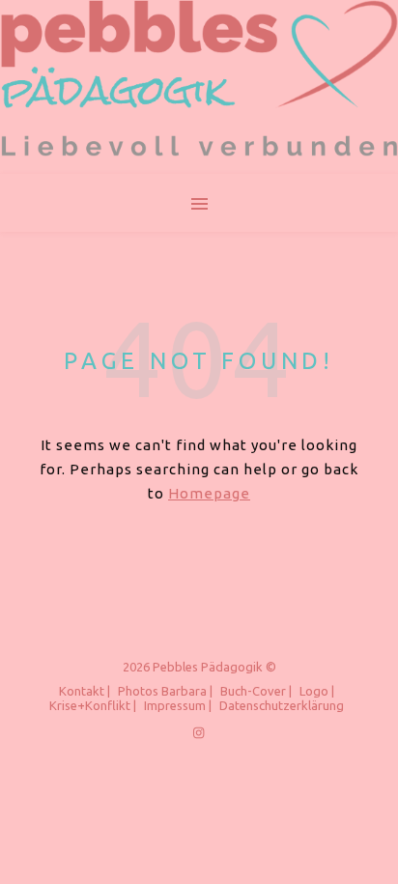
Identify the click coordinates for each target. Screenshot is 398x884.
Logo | (316, 691)
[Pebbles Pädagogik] (199, 78)
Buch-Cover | (256, 691)
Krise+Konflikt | (92, 705)
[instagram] (198, 733)
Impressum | (178, 705)
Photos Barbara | (165, 691)
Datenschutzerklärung (281, 705)
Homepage (209, 493)
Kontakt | (84, 691)
